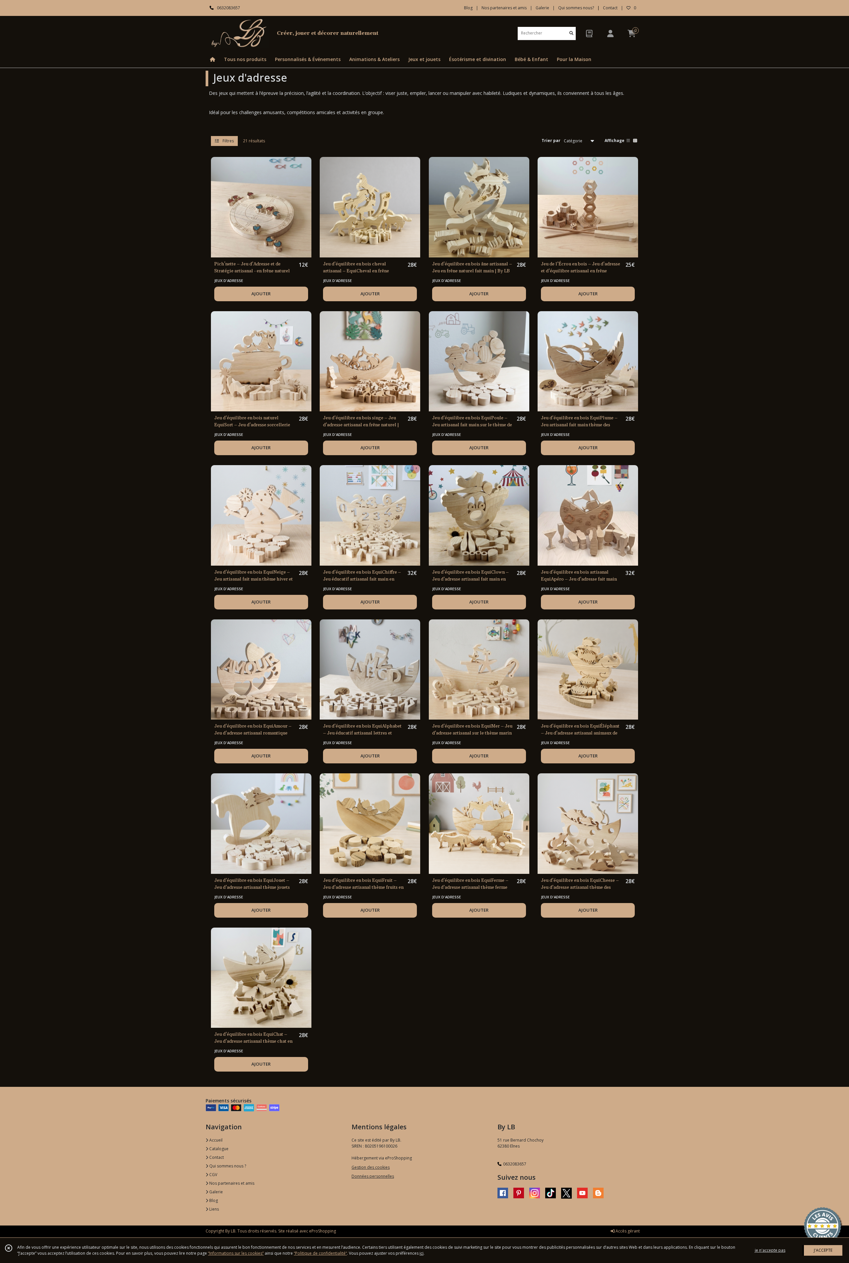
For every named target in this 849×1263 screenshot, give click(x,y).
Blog (213, 1200)
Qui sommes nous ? (227, 1166)
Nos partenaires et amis (231, 1183)
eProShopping (322, 1231)
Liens (213, 1209)
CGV (212, 1174)
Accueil (215, 1140)
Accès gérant (627, 1231)
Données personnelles (373, 1176)
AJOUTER (261, 294)
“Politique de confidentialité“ (320, 1253)
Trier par (551, 140)
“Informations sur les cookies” (236, 1253)
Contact (610, 8)
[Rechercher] (571, 33)
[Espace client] (610, 33)
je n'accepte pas (770, 1250)
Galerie (215, 1192)
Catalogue (218, 1149)
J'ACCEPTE (823, 1250)
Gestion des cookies (371, 1167)
